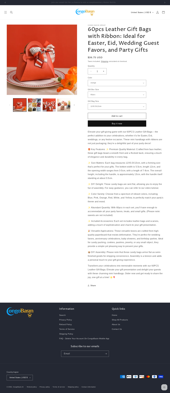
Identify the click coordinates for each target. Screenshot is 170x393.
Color (90, 78)
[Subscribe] (106, 354)
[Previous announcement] (5, 2)
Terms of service (59, 387)
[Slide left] (9, 105)
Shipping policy (73, 387)
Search (62, 315)
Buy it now (117, 123)
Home (114, 315)
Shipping (104, 61)
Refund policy (32, 387)
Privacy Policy (65, 320)
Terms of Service (67, 329)
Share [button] (93, 285)
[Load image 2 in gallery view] (34, 105)
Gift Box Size (93, 89)
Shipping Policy (66, 334)
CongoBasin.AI (18, 387)
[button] (5, 12)
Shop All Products (120, 320)
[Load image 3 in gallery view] (49, 105)
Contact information (89, 387)
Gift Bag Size (93, 101)
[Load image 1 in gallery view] (19, 105)
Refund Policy (65, 324)
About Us (116, 324)
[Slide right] (74, 105)
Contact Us (117, 329)
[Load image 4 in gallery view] (63, 105)
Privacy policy (45, 387)
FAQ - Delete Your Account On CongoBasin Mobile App (84, 338)
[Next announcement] (165, 2)
